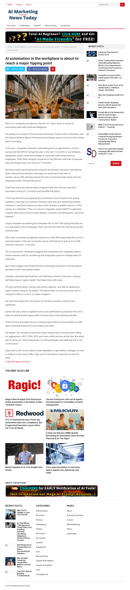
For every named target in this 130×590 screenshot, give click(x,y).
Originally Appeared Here (17, 361)
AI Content (11, 26)
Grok (38, 552)
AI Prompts (40, 534)
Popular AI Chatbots (44, 565)
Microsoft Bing (51, 26)
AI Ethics (39, 520)
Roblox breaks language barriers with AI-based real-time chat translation (109, 105)
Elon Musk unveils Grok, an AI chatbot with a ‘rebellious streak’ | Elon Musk (110, 87)
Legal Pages (72, 534)
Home (10, 47)
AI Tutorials (40, 538)
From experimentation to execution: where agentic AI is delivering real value (63, 470)
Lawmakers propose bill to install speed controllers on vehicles (109, 77)
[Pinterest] (52, 69)
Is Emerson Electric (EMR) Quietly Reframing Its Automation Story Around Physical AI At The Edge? (65, 436)
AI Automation (20, 47)
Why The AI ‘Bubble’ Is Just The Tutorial (23, 512)
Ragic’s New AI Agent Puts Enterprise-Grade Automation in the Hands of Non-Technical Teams (24, 402)
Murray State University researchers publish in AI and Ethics (24, 562)
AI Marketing (25, 26)
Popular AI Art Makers (45, 561)
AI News (39, 529)
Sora (38, 570)
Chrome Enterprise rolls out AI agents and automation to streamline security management (64, 402)
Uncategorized (42, 574)
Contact (19, 5)
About (28, 5)
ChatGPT (37, 26)
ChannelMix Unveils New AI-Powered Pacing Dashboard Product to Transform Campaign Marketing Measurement (110, 139)
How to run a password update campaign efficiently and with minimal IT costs (111, 151)
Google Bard (65, 26)
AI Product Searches (75, 515)
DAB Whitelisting (73, 524)
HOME (9, 5)
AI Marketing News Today (20, 586)
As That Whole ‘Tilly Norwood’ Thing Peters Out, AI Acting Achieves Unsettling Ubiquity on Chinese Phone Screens (24, 531)
